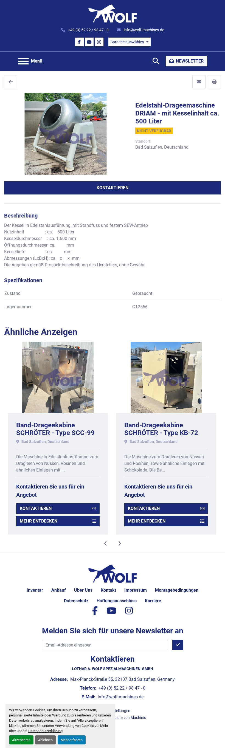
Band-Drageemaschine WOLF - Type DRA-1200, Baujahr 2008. (160, 433)
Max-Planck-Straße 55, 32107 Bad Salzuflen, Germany (122, 679)
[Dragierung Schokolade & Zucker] (10, 81)
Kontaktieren (112, 187)
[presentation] (105, 543)
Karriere (153, 600)
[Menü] (23, 61)
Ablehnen (45, 740)
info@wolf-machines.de (143, 30)
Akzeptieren (21, 740)
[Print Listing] (214, 81)
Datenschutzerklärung (45, 731)
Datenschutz (76, 600)
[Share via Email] (199, 81)
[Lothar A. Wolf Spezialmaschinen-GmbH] (112, 573)
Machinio (138, 717)
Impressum (135, 590)
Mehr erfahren (72, 740)
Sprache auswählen (127, 42)
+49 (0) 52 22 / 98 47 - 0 (88, 30)
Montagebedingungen (176, 590)
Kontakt (108, 590)
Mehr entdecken (38, 521)
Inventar (35, 590)
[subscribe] (177, 645)
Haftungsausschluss (117, 600)
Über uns (83, 590)
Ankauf (58, 590)
